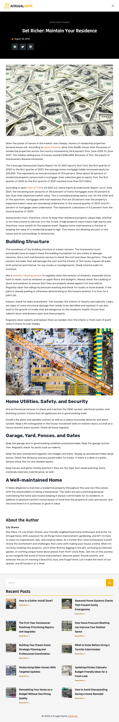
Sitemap (73, 716)
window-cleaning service (27, 275)
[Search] (109, 582)
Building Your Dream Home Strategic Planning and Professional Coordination (35, 649)
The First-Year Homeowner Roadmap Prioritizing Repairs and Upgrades (36, 627)
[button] (15, 47)
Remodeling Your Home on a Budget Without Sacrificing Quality (35, 694)
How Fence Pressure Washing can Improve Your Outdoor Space (92, 627)
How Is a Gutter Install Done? (36, 601)
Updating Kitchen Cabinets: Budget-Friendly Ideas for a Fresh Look (91, 672)
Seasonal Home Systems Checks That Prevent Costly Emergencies (94, 605)
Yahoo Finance (52, 147)
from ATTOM (34, 187)
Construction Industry (59, 22)
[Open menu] (113, 5)
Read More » (24, 605)
